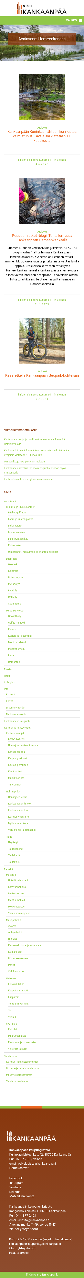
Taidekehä (14, 855)
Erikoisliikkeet (16, 984)
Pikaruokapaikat (17, 1035)
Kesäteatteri (15, 771)
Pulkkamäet (14, 545)
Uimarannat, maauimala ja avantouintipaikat (33, 551)
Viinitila (12, 1016)
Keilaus (12, 629)
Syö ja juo (11, 1023)
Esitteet (10, 694)
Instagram (16, 1183)
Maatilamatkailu (17, 900)
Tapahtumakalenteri (17, 1081)
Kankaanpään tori (18, 810)
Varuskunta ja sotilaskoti (22, 829)
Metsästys (14, 584)
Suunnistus (14, 603)
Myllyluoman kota (18, 823)
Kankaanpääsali (17, 751)
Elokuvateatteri (16, 738)
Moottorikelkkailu (17, 642)
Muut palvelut (13, 920)
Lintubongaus (15, 577)
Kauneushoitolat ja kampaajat (25, 945)
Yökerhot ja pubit (17, 1048)
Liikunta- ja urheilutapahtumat (23, 1068)
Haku (7, 676)
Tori (10, 1010)
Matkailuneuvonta (16, 714)
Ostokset (11, 978)
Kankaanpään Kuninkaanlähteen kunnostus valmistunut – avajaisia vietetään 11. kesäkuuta (42, 136)
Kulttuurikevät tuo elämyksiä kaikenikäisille (28, 479)
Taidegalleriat (15, 848)
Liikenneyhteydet (15, 707)
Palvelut (8, 869)
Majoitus (11, 874)
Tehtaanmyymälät (18, 1003)
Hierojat (12, 938)
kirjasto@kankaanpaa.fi (33, 1220)
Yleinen (61, 160)
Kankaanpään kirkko (19, 803)
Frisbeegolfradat (17, 512)
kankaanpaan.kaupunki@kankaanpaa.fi (35, 1244)
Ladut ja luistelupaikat (20, 519)
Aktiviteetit (10, 501)
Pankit (11, 965)
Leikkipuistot (15, 525)
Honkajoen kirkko (17, 797)
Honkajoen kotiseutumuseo (23, 745)
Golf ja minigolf (16, 622)
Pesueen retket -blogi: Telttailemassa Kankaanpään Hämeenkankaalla (42, 237)
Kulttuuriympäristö (18, 816)
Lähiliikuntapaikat (18, 538)
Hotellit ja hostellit (18, 880)
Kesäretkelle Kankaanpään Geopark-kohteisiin (42, 375)
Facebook (16, 1178)
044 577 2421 (26, 1215)
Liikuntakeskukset (18, 958)
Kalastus (13, 571)
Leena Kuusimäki (41, 160)
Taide (9, 836)
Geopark (12, 564)
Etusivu (32, 54)
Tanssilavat (14, 784)
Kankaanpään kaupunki (17, 721)
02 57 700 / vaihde (29, 1159)
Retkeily (12, 597)
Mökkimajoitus (16, 906)
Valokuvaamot (16, 971)
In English (9, 682)
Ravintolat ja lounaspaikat (22, 1042)
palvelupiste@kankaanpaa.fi (37, 1163)
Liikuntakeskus (16, 532)
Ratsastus (14, 662)
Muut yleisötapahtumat (19, 1074)
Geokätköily (14, 616)
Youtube (15, 1187)
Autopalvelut (15, 932)
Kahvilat (12, 1029)
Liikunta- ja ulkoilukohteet (20, 507)
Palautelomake (19, 1253)
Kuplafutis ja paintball (20, 635)
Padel (11, 655)
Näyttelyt (13, 842)
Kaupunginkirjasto (18, 758)
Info (6, 689)
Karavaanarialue (17, 887)
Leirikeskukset (16, 893)
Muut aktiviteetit (15, 610)
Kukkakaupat (15, 951)
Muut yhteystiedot (22, 1248)
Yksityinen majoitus (19, 913)
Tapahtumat (11, 1056)
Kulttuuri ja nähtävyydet (17, 727)
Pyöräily (12, 590)
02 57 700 (23, 1239)
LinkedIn (14, 1192)
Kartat (9, 701)
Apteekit (12, 925)
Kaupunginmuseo (18, 765)
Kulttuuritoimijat (15, 733)
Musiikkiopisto (16, 778)
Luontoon (11, 558)
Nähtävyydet (13, 791)
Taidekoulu (14, 862)
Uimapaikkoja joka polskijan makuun (24, 461)
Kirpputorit (13, 997)
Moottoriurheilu (16, 648)
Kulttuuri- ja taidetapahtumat (22, 1061)
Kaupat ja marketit (18, 990)
